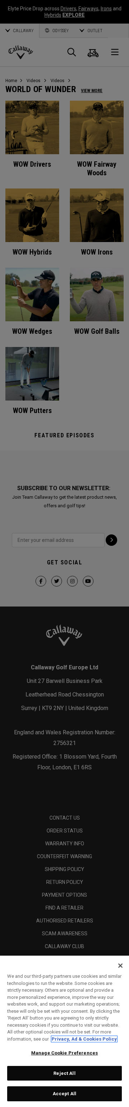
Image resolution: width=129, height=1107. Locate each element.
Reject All (64, 1073)
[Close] (120, 965)
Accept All (64, 1093)
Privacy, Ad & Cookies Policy (84, 1039)
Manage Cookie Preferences (64, 1053)
